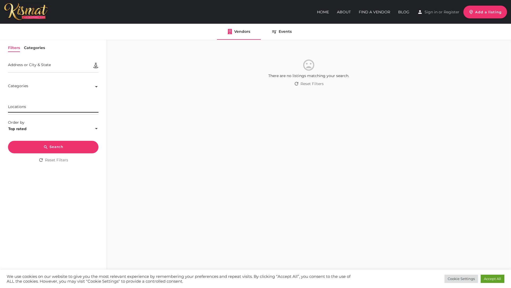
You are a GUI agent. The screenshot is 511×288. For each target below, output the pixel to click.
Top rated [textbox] (17, 128)
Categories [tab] (34, 47)
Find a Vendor (374, 12)
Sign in (431, 12)
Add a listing (488, 12)
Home (323, 12)
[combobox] (53, 87)
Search (56, 147)
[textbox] (53, 87)
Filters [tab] (14, 47)
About (344, 12)
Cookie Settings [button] (461, 279)
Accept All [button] (492, 279)
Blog (403, 12)
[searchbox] (52, 107)
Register (451, 12)
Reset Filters (56, 160)
